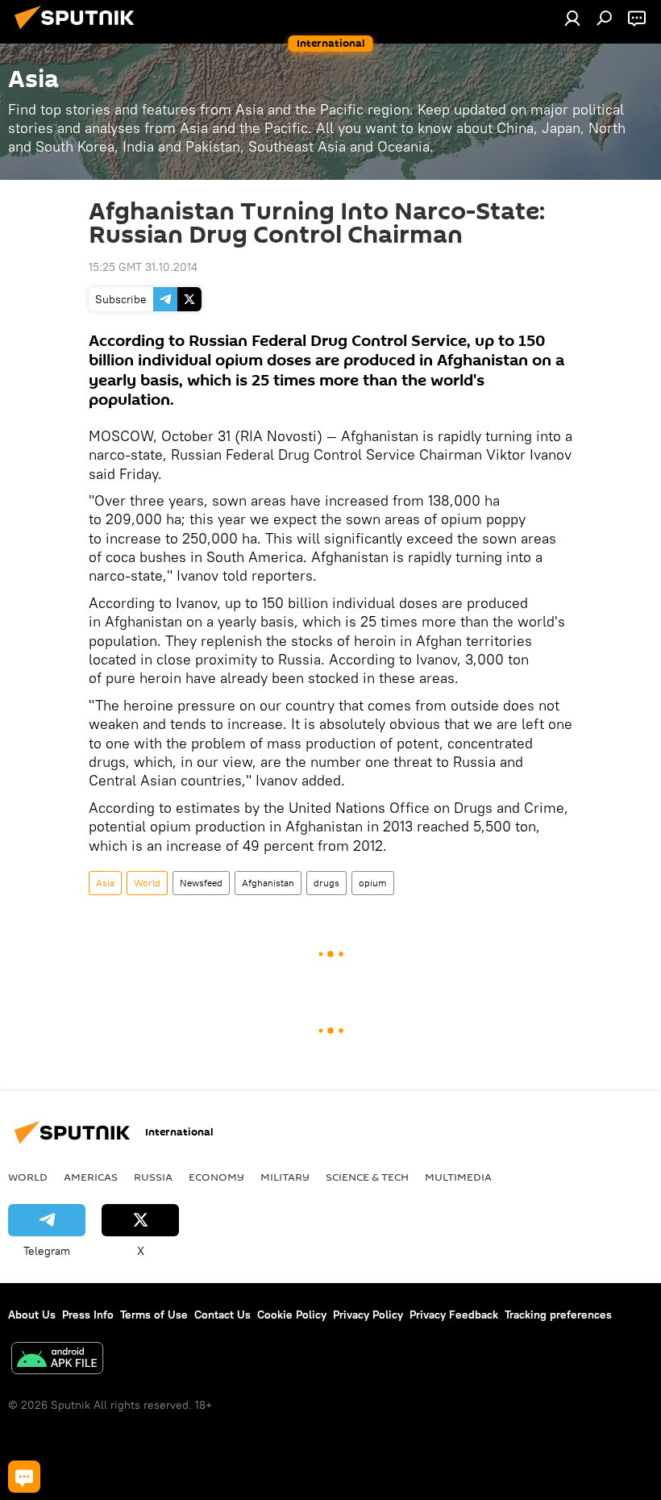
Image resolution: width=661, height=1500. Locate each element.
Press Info (88, 1314)
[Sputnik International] (79, 31)
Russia (153, 1176)
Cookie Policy (291, 1314)
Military (285, 1176)
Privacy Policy (368, 1314)
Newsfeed (201, 883)
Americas (91, 1176)
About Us (32, 1314)
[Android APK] (57, 1360)
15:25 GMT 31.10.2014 (143, 267)
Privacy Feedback (453, 1314)
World (147, 883)
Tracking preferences (558, 1314)
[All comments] (24, 1476)
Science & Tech (367, 1176)
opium (373, 883)
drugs (326, 883)
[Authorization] (572, 18)
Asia (105, 883)
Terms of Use (154, 1314)
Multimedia (458, 1176)
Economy (216, 1176)
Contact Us (222, 1314)
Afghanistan (268, 883)
